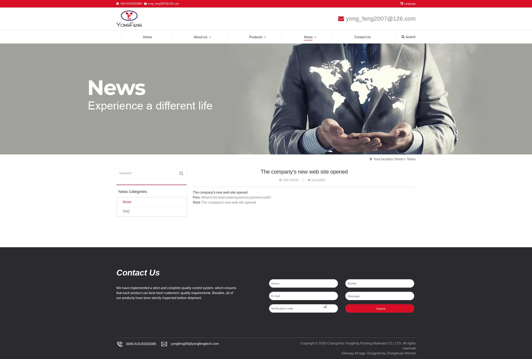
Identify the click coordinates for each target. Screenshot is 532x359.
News (411, 159)
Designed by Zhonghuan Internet (391, 353)
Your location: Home (388, 159)
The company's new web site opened (228, 202)
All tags (360, 353)
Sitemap (347, 353)
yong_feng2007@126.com (163, 3)
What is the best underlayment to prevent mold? (236, 197)
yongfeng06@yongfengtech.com (195, 344)
